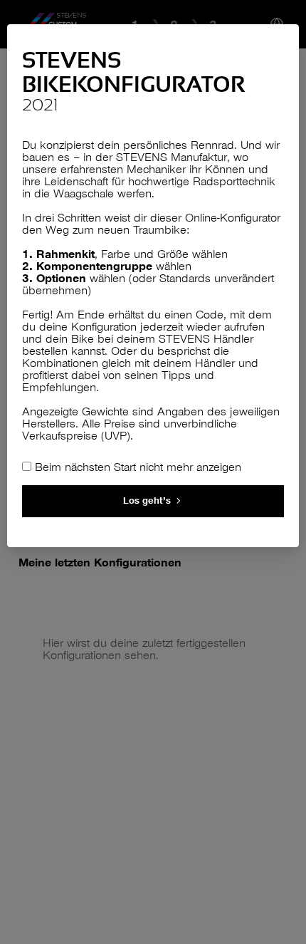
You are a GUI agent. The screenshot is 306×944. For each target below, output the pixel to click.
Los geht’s (147, 500)
